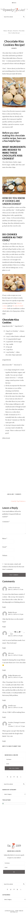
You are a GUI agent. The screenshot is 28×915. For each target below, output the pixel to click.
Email (4, 547)
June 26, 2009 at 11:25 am (15, 589)
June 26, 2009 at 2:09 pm (15, 636)
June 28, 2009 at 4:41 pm (15, 677)
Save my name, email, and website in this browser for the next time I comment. (13, 566)
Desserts (14, 48)
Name (4, 538)
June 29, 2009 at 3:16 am (15, 707)
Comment (6, 521)
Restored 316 (14, 912)
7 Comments (18, 494)
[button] (14, 203)
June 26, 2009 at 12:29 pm (15, 614)
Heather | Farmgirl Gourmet (16, 722)
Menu (14, 2)
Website (4, 555)
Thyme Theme (18, 910)
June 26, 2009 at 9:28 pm (15, 655)
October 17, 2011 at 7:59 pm (16, 726)
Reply (4, 607)
